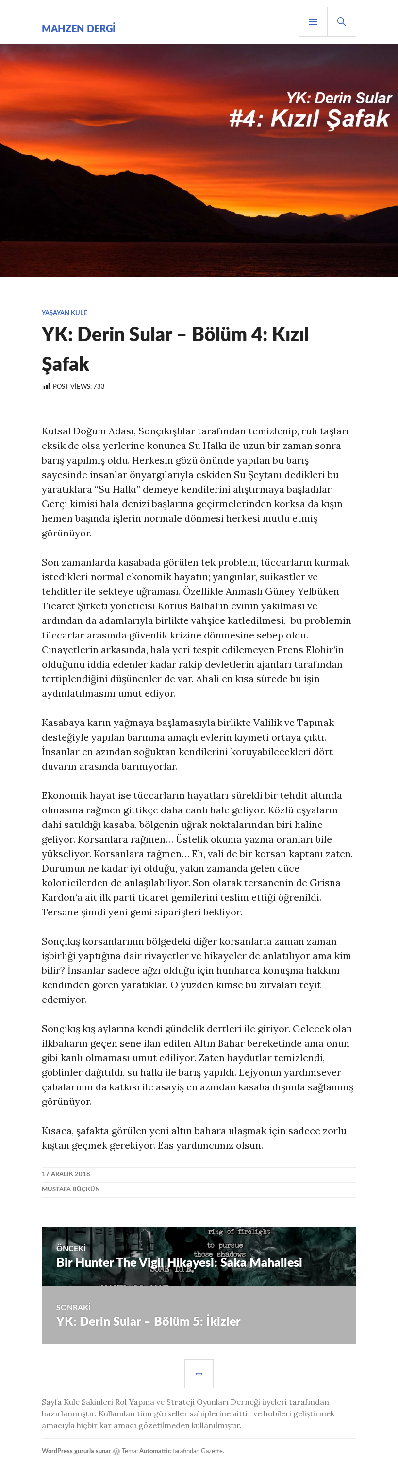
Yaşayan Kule (64, 313)
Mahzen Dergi (79, 29)
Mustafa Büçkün (71, 1190)
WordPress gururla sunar (76, 1451)
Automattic (155, 1451)
